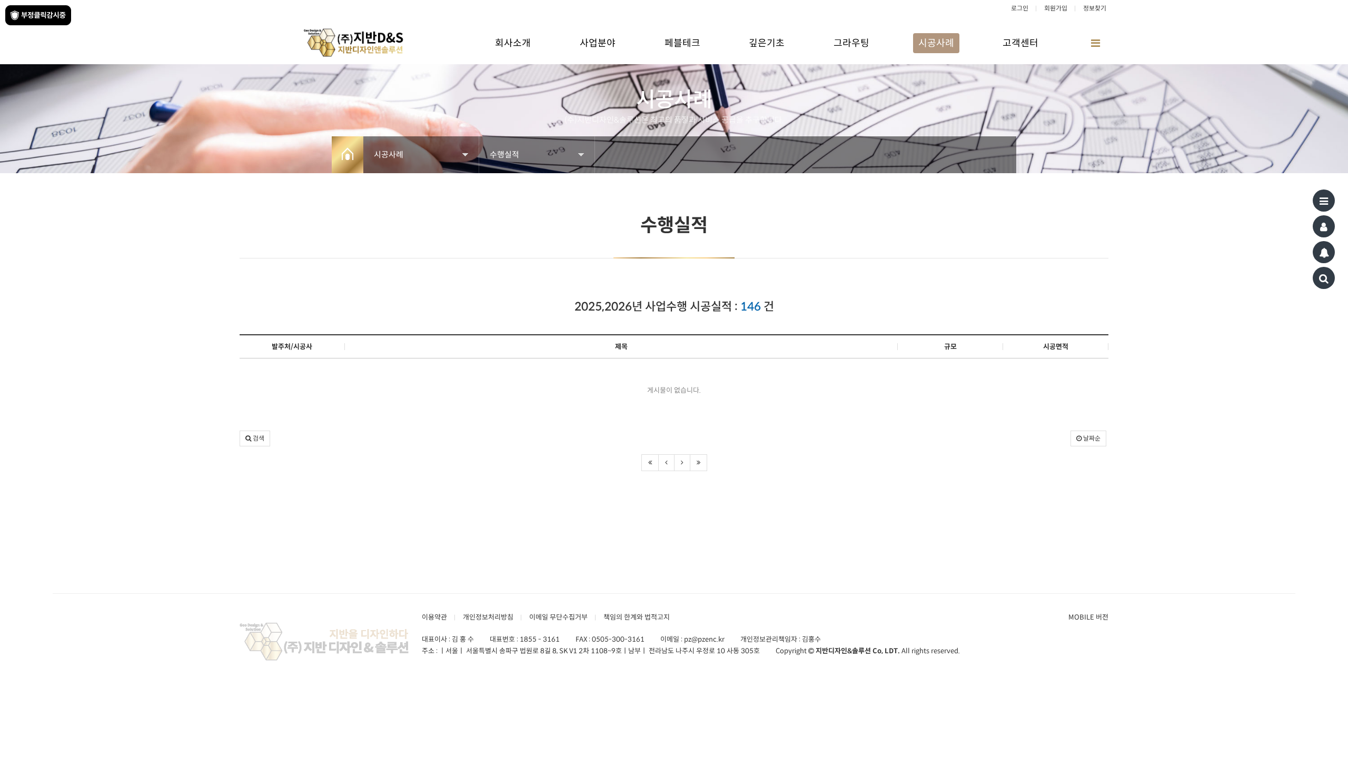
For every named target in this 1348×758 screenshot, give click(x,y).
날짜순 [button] (1091, 438)
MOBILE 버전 (1088, 617)
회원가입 (1055, 8)
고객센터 (1020, 43)
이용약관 (434, 617)
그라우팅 (851, 43)
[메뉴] (1324, 201)
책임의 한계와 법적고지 (636, 617)
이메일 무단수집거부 (558, 617)
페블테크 (682, 43)
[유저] (1324, 226)
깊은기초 (767, 43)
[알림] (1324, 252)
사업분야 (598, 43)
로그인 (1019, 8)
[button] (255, 438)
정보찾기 (1094, 8)
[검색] (1324, 278)
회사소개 (513, 43)
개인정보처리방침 (488, 617)
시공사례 (936, 43)
